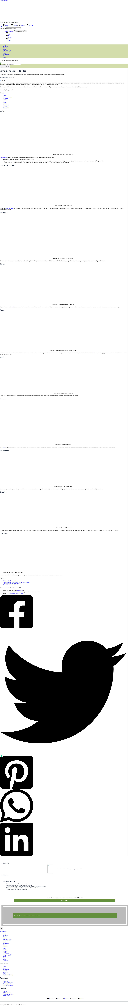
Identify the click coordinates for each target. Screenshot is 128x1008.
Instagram (15, 593)
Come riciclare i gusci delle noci (10, 585)
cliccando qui (20, 590)
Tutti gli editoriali (5, 875)
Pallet (5, 95)
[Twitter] (63, 692)
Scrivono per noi (7, 983)
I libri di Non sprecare (8, 985)
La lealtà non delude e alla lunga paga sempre (66, 869)
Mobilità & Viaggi (7, 50)
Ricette (4, 53)
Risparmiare (6, 54)
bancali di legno (4, 157)
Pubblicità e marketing (8, 994)
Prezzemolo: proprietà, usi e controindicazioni (16, 889)
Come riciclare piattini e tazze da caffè (12, 583)
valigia (13, 307)
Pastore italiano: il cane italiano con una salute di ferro (18, 883)
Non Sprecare (3, 931)
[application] (14, 31)
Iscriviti (64, 900)
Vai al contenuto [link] (4, 0)
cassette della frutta (9, 208)
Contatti (5, 991)
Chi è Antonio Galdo (8, 982)
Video (4, 973)
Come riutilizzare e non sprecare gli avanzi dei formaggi (19, 885)
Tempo (9, 40)
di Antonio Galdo (5, 863)
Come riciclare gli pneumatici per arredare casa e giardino (16, 582)
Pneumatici (6, 105)
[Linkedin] (63, 839)
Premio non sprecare (7, 904)
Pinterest (21, 593)
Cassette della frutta (8, 97)
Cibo (9, 34)
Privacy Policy (6, 995)
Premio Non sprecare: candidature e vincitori (27, 916)
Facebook (10, 593)
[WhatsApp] (63, 806)
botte (92, 353)
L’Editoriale (6, 967)
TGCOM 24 (22, 22)
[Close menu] (1, 928)
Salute (9, 38)
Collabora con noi (7, 992)
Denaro (9, 35)
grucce (3, 447)
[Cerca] (20, 28)
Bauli (5, 102)
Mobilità (5, 971)
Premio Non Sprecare (8, 975)
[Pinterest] (63, 772)
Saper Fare (5, 57)
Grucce (5, 103)
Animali (5, 47)
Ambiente (5, 46)
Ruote (5, 101)
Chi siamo (5, 981)
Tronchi (5, 106)
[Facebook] (63, 612)
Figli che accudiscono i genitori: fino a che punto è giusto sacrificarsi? (22, 887)
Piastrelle (6, 98)
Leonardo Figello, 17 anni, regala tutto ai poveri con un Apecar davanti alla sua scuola (26, 886)
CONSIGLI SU (8, 31)
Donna (4, 49)
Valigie (5, 99)
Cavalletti (7, 107)
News (4, 45)
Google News (14, 592)
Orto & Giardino (7, 51)
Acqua (9, 32)
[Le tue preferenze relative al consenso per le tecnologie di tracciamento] (1, 756)
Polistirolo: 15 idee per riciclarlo (10, 581)
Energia (9, 37)
